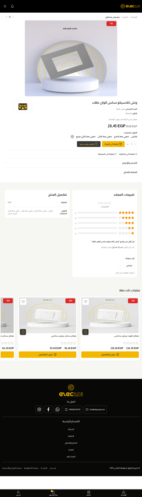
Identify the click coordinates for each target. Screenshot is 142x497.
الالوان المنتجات (130, 133)
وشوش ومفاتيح (112, 17)
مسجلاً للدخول (117, 247)
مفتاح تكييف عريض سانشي (126, 336)
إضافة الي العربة (111, 144)
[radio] (134, 136)
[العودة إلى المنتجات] (10, 17)
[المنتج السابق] (13, 17)
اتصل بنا (44, 468)
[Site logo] (130, 6)
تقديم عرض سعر (87, 144)
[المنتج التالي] (6, 17)
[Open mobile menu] (5, 6)
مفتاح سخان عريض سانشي (63, 336)
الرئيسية (134, 17)
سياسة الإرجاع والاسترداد (12, 468)
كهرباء (125, 17)
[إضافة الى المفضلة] (85, 301)
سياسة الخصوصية (31, 468)
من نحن (53, 468)
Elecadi (128, 113)
